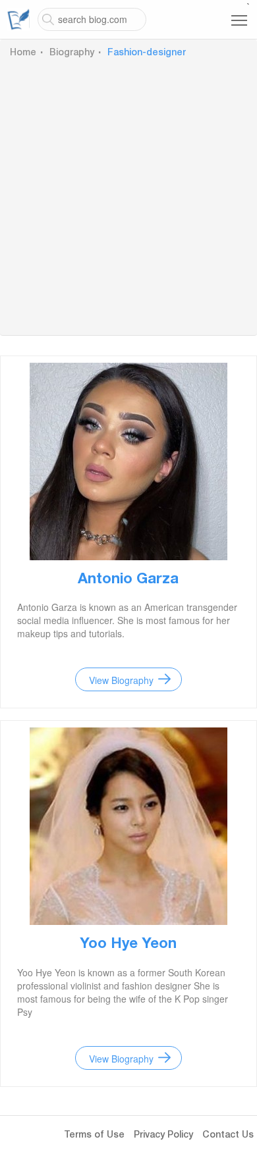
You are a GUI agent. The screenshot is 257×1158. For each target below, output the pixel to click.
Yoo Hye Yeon (128, 944)
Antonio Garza (128, 580)
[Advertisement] (128, 194)
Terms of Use (94, 1135)
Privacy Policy (163, 1135)
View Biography (121, 680)
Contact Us (228, 1135)
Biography (71, 53)
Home (23, 53)
